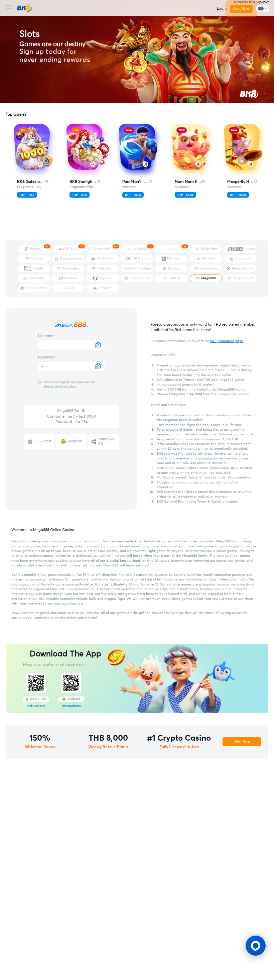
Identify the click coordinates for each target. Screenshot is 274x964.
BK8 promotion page (226, 341)
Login (222, 8)
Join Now (241, 8)
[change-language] (262, 8)
